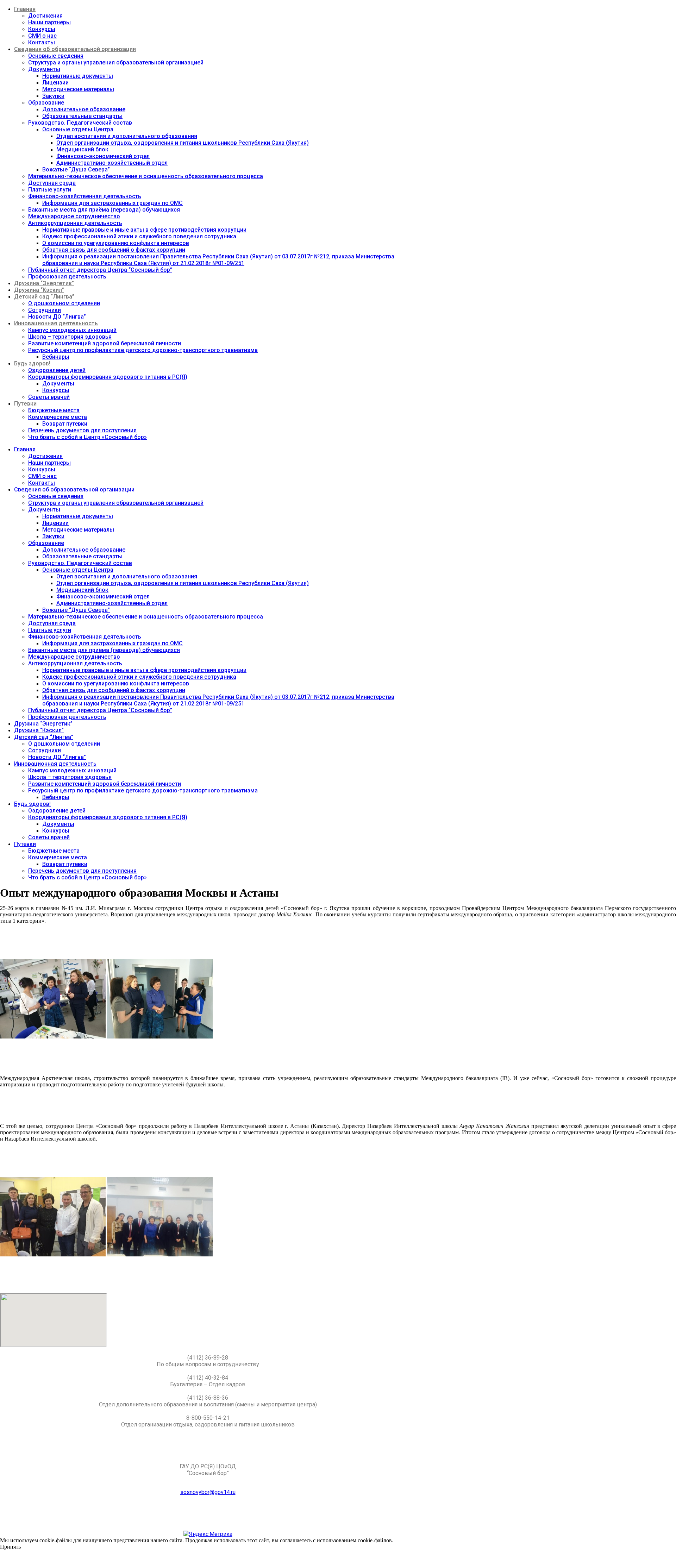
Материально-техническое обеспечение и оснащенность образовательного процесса (145, 176)
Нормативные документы (77, 76)
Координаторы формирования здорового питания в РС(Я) (107, 377)
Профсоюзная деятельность (67, 276)
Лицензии (55, 82)
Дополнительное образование (83, 109)
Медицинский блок (82, 149)
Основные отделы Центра (77, 129)
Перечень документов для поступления (82, 430)
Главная (25, 9)
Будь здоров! (32, 363)
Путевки (25, 403)
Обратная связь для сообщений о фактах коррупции (113, 249)
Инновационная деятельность (56, 323)
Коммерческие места (57, 417)
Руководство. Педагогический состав (80, 122)
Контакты (41, 42)
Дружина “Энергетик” (44, 283)
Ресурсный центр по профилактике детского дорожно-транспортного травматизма (143, 350)
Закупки (53, 96)
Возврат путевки (64, 423)
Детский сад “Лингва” (44, 296)
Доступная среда (52, 183)
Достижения (45, 15)
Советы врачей (49, 397)
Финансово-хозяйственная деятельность (84, 196)
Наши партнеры (49, 22)
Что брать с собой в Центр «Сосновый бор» (87, 437)
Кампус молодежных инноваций (72, 330)
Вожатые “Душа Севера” (76, 169)
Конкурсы (41, 29)
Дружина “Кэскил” (39, 290)
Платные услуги (49, 189)
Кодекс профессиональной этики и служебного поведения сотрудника (139, 236)
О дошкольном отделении (64, 303)
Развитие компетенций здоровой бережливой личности (104, 343)
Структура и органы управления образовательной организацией (116, 62)
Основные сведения (55, 55)
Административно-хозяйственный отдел (112, 162)
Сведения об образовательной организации (75, 49)
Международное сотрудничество (74, 216)
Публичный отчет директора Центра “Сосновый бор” (100, 269)
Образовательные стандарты (82, 116)
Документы (44, 69)
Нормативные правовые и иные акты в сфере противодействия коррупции (144, 229)
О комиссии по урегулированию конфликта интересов (115, 243)
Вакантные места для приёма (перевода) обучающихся (104, 209)
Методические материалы (78, 89)
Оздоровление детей (57, 370)
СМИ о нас (42, 35)
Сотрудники (44, 310)
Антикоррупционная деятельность (75, 223)
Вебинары (55, 356)
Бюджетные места (54, 410)
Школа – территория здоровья (70, 336)
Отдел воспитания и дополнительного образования (126, 136)
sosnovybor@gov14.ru (208, 1492)
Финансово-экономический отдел (103, 156)
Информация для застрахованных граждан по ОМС (112, 203)
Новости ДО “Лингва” (57, 316)
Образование (46, 102)
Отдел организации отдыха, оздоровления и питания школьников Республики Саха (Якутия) (182, 142)
